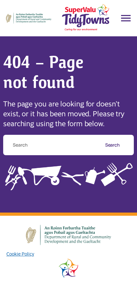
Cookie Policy (20, 253)
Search (113, 145)
